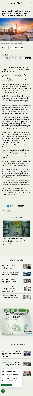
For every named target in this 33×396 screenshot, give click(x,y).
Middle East (5, 360)
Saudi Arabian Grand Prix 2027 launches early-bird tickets (11, 273)
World (3, 349)
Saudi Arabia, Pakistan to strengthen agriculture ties (10, 296)
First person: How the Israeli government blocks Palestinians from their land (11, 364)
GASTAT (8, 210)
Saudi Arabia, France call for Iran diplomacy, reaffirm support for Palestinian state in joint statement (12, 354)
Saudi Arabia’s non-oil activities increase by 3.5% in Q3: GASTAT (15, 241)
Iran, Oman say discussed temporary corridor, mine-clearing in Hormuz (10, 266)
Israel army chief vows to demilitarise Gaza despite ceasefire (9, 281)
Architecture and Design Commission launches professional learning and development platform (9, 289)
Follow (28, 58)
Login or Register (7, 384)
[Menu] (2, 3)
